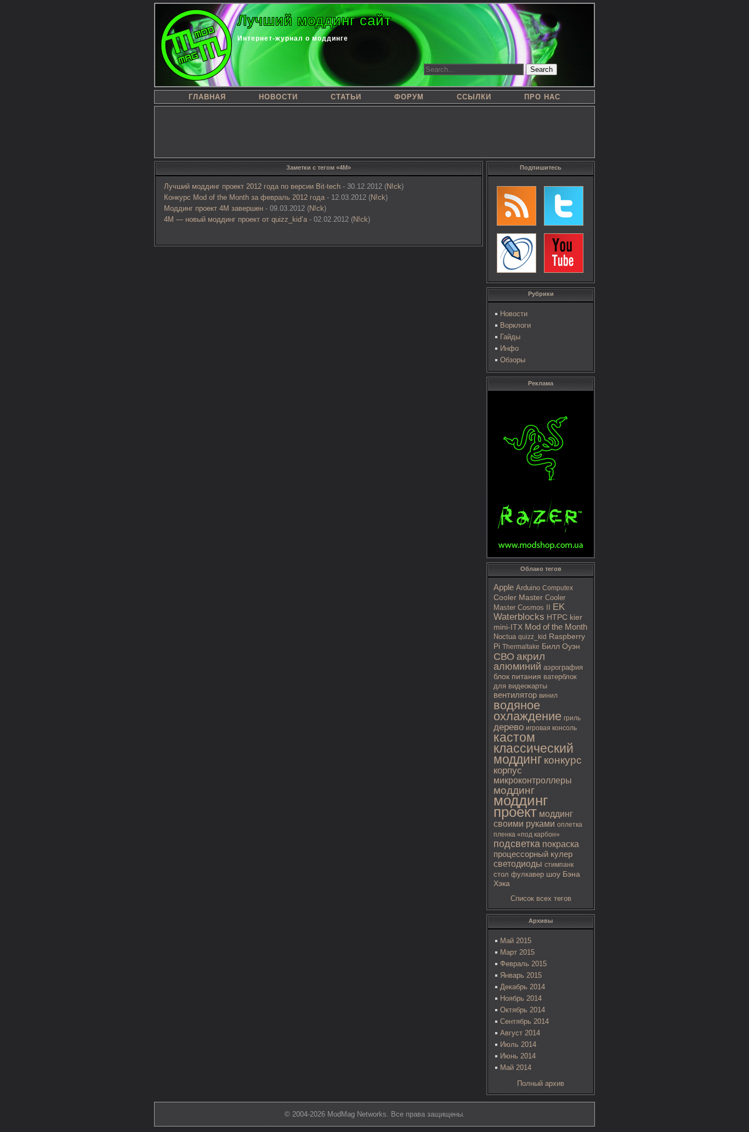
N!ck (394, 186)
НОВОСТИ (278, 97)
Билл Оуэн (561, 646)
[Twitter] (563, 206)
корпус (507, 770)
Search (541, 69)
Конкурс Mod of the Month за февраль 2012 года (244, 197)
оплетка (569, 824)
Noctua (504, 636)
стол (501, 874)
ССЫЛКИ (474, 97)
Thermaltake (521, 647)
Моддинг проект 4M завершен (213, 208)
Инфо (509, 348)
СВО (503, 656)
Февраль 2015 (523, 964)
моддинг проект (520, 806)
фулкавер (527, 874)
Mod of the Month (556, 626)
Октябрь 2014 (522, 1010)
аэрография (563, 667)
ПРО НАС (542, 97)
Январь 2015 (521, 975)
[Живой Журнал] (516, 253)
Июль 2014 (518, 1044)
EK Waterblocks (529, 612)
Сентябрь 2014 (524, 1021)
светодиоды (517, 863)
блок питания (517, 677)
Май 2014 (515, 1067)
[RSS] (516, 206)
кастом (514, 737)
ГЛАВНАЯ (207, 97)
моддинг (514, 790)
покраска (560, 844)
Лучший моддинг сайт (314, 20)
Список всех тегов (540, 898)
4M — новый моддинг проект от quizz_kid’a (235, 219)
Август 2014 (520, 1033)
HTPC (557, 617)
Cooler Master (518, 597)
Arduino (528, 588)
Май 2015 (515, 941)
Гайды (510, 337)
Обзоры (512, 360)
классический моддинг (533, 753)
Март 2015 (517, 952)
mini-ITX (508, 627)
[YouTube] (563, 253)
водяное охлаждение (527, 710)
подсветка (516, 843)
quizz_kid (532, 637)
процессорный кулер (532, 854)
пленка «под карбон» (526, 834)
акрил (531, 656)
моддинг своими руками (533, 818)
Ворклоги (515, 325)
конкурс (563, 760)
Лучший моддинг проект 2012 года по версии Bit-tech (252, 186)
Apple (503, 587)
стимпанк (559, 864)
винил (548, 695)
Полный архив (540, 1083)
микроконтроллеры (532, 780)
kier (576, 617)
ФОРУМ (409, 97)
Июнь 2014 (518, 1056)
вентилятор (515, 695)
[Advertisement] (374, 131)
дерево (508, 727)
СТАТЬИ (346, 97)
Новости (513, 314)
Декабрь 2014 (522, 987)
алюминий (517, 666)
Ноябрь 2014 (521, 998)
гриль (572, 717)
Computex (557, 588)
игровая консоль (551, 728)
